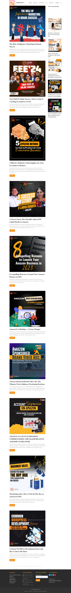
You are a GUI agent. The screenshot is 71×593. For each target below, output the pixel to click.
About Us (26, 591)
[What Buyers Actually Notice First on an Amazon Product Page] (54, 24)
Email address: (38, 575)
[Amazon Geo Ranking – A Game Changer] (27, 309)
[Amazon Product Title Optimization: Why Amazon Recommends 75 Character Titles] (54, 66)
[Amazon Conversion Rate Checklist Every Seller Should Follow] (54, 45)
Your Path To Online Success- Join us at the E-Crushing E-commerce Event (27, 100)
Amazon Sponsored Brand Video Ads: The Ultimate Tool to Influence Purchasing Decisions (27, 382)
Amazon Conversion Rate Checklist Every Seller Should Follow (54, 55)
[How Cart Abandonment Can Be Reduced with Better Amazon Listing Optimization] (54, 105)
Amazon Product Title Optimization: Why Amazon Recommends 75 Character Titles (54, 75)
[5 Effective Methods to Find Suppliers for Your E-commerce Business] (27, 138)
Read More (12, 55)
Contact (30, 591)
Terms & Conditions (42, 591)
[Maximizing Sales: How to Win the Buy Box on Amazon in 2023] (27, 474)
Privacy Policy (35, 591)
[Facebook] (51, 575)
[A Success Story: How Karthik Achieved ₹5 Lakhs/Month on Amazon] (27, 199)
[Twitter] (49, 575)
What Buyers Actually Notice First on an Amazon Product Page (54, 34)
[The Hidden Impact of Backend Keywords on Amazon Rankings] (54, 86)
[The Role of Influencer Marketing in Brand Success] (27, 24)
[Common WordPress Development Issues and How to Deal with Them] (27, 529)
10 (33, 566)
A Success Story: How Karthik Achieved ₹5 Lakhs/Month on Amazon (25, 220)
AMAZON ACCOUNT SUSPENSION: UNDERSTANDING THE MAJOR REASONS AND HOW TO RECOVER (27, 439)
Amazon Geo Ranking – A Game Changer (25, 329)
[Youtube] (55, 575)
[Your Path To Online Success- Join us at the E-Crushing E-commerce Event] (27, 79)
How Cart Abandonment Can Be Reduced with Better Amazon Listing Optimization (54, 115)
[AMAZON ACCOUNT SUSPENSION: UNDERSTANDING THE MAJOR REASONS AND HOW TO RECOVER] (27, 416)
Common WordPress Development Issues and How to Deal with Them (26, 550)
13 (38, 566)
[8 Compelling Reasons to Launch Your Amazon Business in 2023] (27, 254)
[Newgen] (17, 2)
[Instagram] (53, 575)
